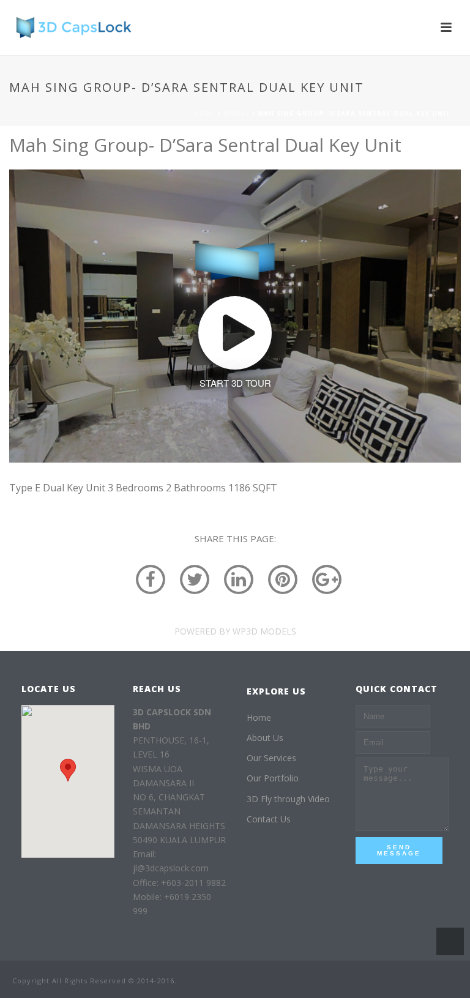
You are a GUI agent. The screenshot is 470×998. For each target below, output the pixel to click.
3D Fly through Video (288, 799)
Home (204, 113)
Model (236, 113)
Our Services (271, 758)
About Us (265, 737)
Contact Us (269, 819)
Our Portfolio (273, 778)
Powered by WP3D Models (235, 631)
